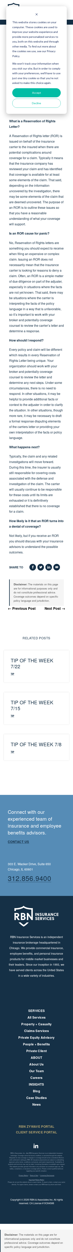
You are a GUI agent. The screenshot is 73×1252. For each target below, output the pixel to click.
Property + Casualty (36, 1024)
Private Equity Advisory (36, 1037)
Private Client (36, 1051)
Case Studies (36, 1097)
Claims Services (36, 1030)
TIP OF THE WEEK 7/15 (32, 705)
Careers (36, 1077)
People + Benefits (36, 1044)
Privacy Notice (23, 1175)
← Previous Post (22, 608)
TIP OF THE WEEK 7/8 (36, 744)
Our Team (36, 1071)
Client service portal (36, 1132)
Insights (36, 1084)
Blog (36, 1091)
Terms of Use (34, 1175)
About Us (36, 1064)
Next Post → (55, 608)
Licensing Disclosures (47, 1175)
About (36, 1057)
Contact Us (18, 842)
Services (36, 1010)
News (36, 1104)
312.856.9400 (29, 878)
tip (12, 674)
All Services (36, 1017)
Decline (36, 103)
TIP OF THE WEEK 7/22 (32, 663)
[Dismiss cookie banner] (36, 14)
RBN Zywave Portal (36, 1126)
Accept (36, 92)
